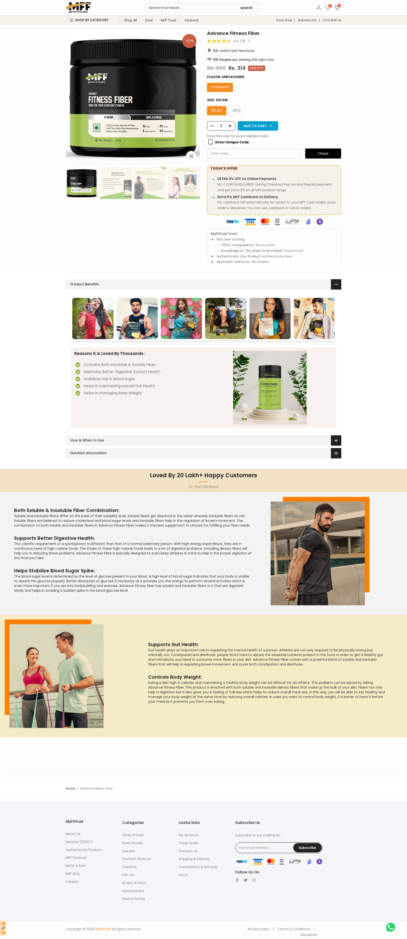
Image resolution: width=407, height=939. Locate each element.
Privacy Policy (259, 929)
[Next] (191, 97)
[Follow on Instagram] (254, 880)
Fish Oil (128, 875)
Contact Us (188, 851)
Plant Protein (132, 843)
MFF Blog (73, 873)
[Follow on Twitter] (246, 880)
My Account (189, 835)
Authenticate (307, 20)
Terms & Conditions (293, 929)
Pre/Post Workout (136, 858)
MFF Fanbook (76, 857)
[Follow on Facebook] (237, 880)
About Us (73, 833)
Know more (265, 245)
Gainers (128, 851)
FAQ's (183, 875)
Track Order (284, 20)
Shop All (130, 20)
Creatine (129, 866)
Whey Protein (133, 835)
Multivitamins (133, 891)
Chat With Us (332, 20)
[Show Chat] (391, 927)
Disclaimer (309, 934)
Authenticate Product (84, 850)
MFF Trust (168, 20)
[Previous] (74, 97)
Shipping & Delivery (194, 858)
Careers (72, 881)
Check (323, 153)
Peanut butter (133, 898)
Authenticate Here (277, 256)
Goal (149, 20)
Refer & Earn (76, 865)
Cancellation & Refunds (198, 866)
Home (70, 788)
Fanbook (192, 20)
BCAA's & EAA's (134, 883)
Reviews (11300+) (79, 841)
